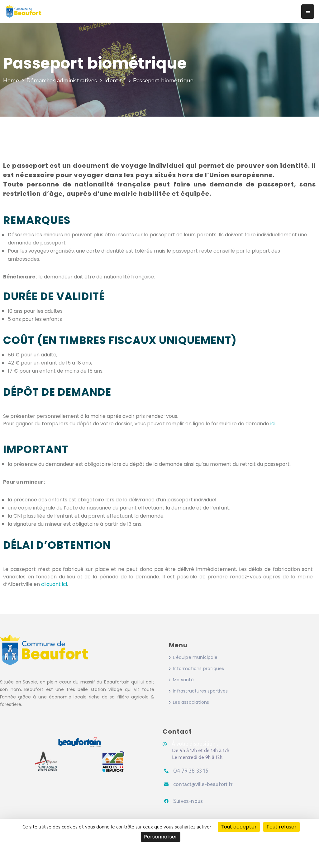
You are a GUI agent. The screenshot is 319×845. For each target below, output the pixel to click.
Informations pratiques (198, 668)
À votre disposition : (195, 744)
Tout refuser (281, 826)
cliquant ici (54, 584)
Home (11, 80)
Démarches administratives (61, 80)
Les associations (191, 702)
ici (272, 423)
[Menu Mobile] (307, 11)
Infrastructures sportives (200, 691)
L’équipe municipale (195, 657)
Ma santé (183, 680)
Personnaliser (160, 836)
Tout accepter (239, 826)
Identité (115, 80)
